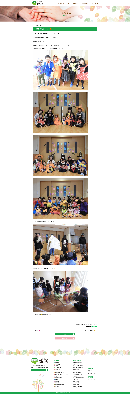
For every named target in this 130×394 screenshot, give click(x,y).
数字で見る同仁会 (91, 379)
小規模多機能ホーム (77, 374)
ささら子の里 (58, 367)
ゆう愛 (56, 365)
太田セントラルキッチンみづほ (61, 374)
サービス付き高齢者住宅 (78, 377)
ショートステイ (76, 364)
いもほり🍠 (37, 330)
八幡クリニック (58, 376)
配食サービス (76, 384)
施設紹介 (56, 360)
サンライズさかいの (59, 384)
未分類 (95, 324)
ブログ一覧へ (65, 338)
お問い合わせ (90, 372)
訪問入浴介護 (76, 381)
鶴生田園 (57, 362)
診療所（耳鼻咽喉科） (78, 386)
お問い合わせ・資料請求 (39, 370)
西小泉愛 (57, 381)
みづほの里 (57, 364)
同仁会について (91, 370)
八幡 (56, 371)
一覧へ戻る (65, 334)
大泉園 (56, 379)
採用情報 (90, 377)
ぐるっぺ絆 (57, 369)
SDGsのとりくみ (91, 373)
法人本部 (57, 386)
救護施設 (75, 376)
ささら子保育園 (58, 377)
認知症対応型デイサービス (78, 369)
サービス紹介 (77, 360)
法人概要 (90, 368)
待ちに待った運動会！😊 (90, 330)
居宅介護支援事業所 (77, 372)
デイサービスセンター (78, 367)
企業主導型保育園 (77, 388)
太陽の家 (57, 383)
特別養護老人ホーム (77, 362)
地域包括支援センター (78, 383)
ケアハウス (75, 379)
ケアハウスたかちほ (59, 372)
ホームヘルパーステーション (79, 371)
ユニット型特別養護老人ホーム (79, 365)
